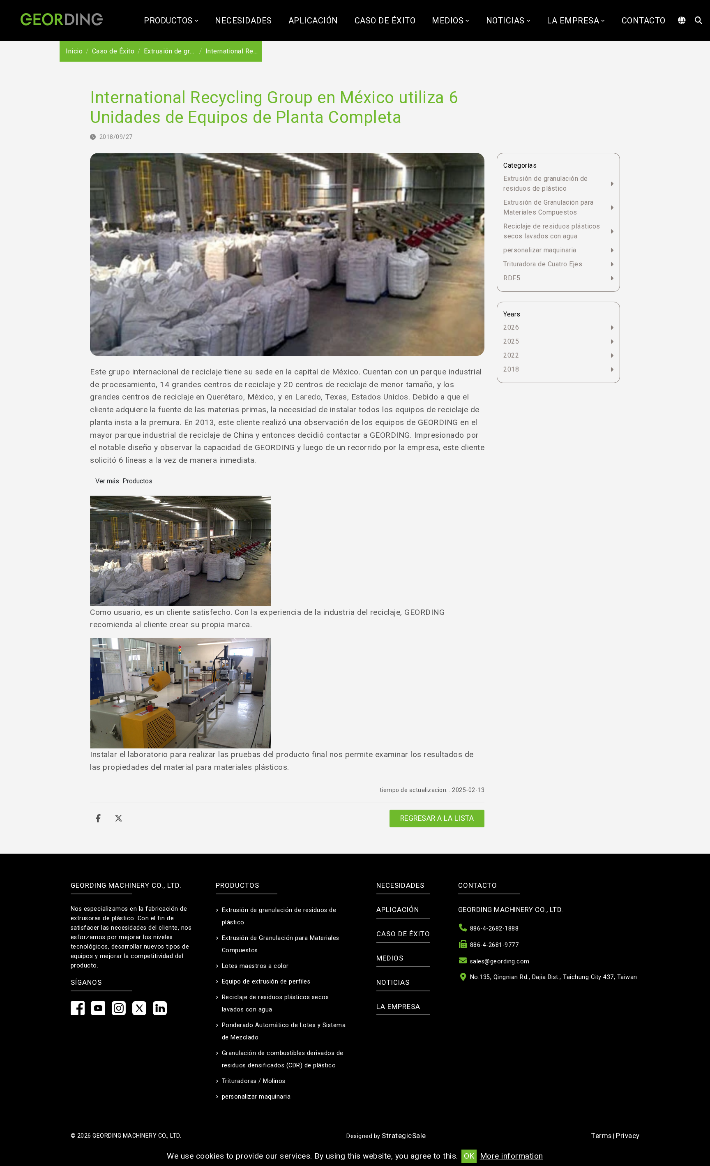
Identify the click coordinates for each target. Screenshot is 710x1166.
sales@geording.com (500, 961)
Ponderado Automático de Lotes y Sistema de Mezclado (284, 1031)
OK (469, 1156)
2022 (511, 355)
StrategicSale (404, 1135)
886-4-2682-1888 (494, 928)
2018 (511, 369)
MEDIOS (447, 20)
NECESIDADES (243, 20)
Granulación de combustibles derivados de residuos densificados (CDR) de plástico (282, 1059)
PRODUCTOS (168, 20)
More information (511, 1156)
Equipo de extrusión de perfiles (266, 981)
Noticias (505, 20)
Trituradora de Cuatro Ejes (542, 264)
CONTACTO (644, 20)
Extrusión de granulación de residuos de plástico (545, 183)
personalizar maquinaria (539, 250)
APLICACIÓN (313, 20)
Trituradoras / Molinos (254, 1081)
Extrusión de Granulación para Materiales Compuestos (548, 207)
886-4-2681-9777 (494, 945)
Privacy (628, 1135)
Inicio (74, 51)
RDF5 (511, 278)
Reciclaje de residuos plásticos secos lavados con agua (551, 231)
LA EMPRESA (573, 20)
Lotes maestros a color (255, 966)
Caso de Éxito (385, 20)
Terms (601, 1135)
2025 (511, 341)
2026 (511, 327)
